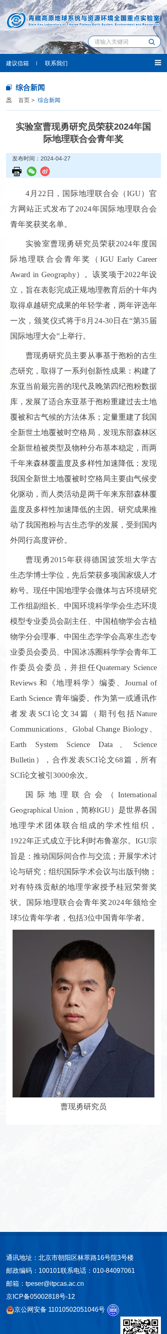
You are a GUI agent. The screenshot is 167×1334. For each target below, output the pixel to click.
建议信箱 (17, 63)
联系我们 (56, 63)
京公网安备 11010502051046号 (59, 1309)
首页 (24, 100)
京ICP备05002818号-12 (40, 1296)
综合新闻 (49, 100)
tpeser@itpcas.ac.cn (55, 1283)
